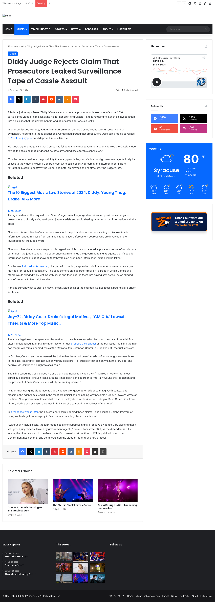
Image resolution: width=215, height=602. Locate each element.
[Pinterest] (43, 99)
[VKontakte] (59, 99)
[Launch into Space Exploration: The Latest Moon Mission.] (64, 578)
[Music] (7, 16)
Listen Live (124, 29)
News (74, 29)
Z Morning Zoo (40, 29)
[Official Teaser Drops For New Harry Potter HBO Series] (97, 578)
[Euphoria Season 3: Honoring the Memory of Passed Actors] (64, 567)
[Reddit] (51, 99)
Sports (59, 29)
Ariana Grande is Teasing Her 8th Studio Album (26, 509)
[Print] (103, 451)
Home (8, 29)
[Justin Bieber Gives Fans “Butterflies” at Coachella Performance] (80, 557)
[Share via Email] (95, 451)
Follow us (116, 544)
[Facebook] (11, 99)
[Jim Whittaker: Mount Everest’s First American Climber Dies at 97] (97, 556)
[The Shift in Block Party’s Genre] (73, 490)
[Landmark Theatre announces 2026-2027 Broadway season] (64, 556)
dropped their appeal (83, 343)
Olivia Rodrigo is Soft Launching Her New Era (117, 506)
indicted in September (35, 266)
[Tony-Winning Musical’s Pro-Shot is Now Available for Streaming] (97, 567)
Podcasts (91, 29)
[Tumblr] (35, 99)
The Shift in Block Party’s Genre (72, 505)
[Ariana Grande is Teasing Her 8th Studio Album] (28, 491)
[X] (19, 99)
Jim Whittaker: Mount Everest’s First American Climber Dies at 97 (83, 3)
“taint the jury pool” (22, 138)
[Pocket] (75, 99)
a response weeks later (24, 412)
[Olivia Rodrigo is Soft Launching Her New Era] (118, 490)
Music (21, 29)
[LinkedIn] (27, 99)
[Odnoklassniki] (67, 99)
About (107, 29)
